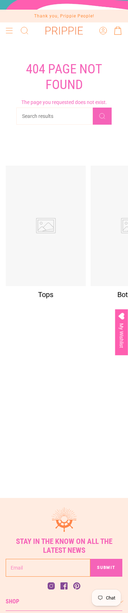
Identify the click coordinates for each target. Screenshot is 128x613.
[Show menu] (9, 30)
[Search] (102, 116)
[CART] (118, 30)
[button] (24, 30)
